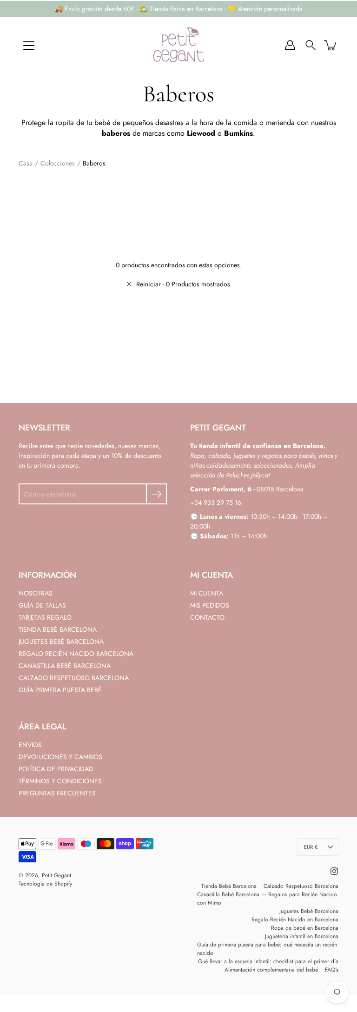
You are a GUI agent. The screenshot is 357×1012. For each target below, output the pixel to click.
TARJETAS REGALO (45, 617)
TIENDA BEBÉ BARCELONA (58, 629)
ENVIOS (30, 744)
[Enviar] (156, 493)
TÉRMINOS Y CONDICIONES (60, 781)
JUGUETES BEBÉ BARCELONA (61, 641)
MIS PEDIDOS (209, 605)
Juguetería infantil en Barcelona (301, 936)
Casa (26, 163)
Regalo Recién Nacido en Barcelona (294, 919)
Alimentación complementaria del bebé (271, 970)
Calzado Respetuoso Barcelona (301, 886)
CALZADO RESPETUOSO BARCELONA (74, 677)
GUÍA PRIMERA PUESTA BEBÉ (60, 690)
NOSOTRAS (36, 593)
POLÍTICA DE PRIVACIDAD (56, 769)
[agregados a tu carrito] (331, 45)
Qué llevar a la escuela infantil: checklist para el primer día (268, 961)
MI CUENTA (206, 593)
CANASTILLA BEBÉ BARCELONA (65, 665)
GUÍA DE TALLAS (42, 605)
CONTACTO (207, 617)
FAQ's (331, 970)
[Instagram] (334, 871)
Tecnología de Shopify (45, 884)
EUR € (310, 847)
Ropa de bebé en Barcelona (304, 928)
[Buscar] (310, 45)
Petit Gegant (56, 875)
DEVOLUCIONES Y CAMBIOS (60, 756)
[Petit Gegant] (178, 45)
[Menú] (29, 45)
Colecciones (57, 163)
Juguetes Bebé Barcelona (308, 911)
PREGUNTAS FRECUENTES (57, 793)
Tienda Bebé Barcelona (229, 886)
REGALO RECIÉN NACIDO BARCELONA (76, 653)
